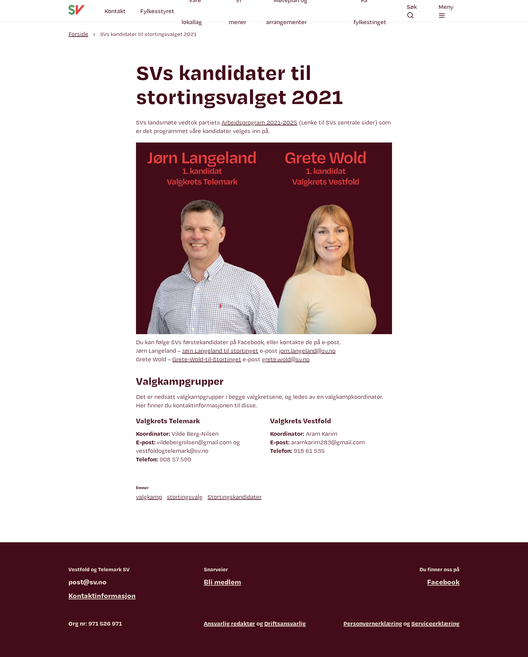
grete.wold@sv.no (286, 359)
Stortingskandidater (234, 497)
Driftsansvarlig (285, 623)
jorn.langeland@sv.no (307, 351)
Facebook (443, 582)
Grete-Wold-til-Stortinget (206, 359)
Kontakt (115, 11)
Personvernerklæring (372, 623)
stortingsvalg (185, 497)
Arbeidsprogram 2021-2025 (259, 122)
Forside (78, 34)
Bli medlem (222, 582)
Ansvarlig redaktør (229, 623)
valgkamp (149, 497)
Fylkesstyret (157, 11)
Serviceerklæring (435, 623)
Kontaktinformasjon (102, 595)
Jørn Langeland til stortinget (220, 351)
